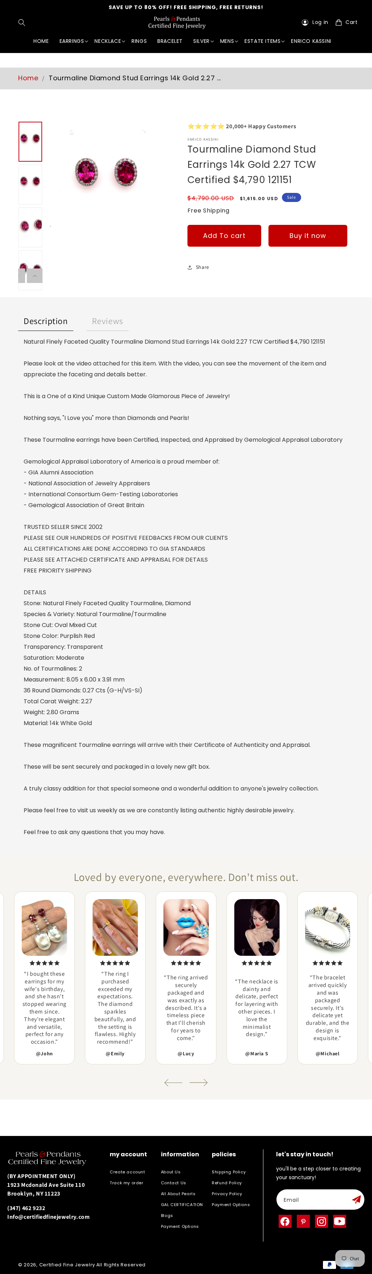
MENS (227, 41)
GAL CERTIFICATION (182, 1205)
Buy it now (308, 235)
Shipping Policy (229, 1172)
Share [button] (202, 267)
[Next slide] (199, 1083)
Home (28, 77)
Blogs (167, 1215)
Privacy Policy (227, 1194)
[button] (23, 23)
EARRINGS (72, 41)
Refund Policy (227, 1183)
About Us (171, 1172)
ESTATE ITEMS (262, 41)
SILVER (201, 41)
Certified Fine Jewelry (67, 1264)
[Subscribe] (356, 1199)
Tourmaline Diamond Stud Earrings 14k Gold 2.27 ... (135, 77)
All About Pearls (178, 1194)
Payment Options (180, 1226)
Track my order (126, 1183)
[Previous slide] (173, 1083)
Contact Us (173, 1183)
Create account (127, 1172)
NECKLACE (107, 41)
